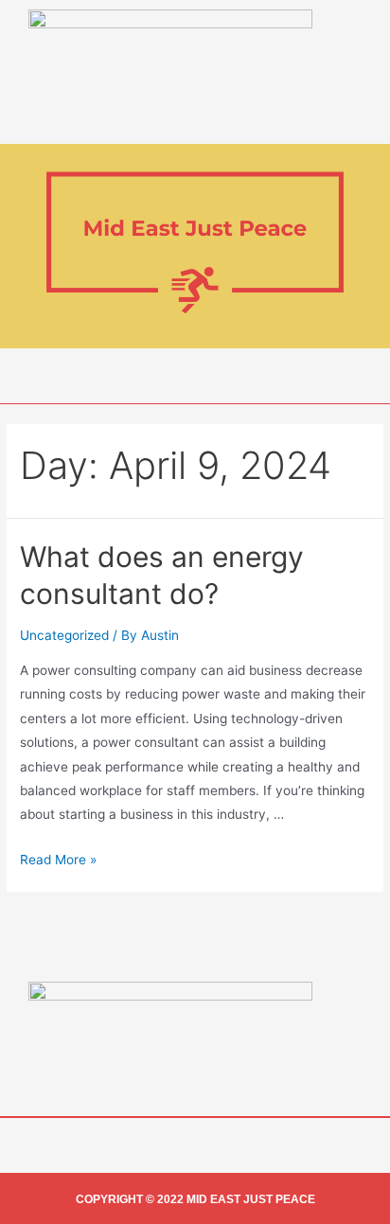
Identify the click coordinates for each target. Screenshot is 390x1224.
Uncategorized (64, 635)
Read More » (58, 859)
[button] (195, 376)
